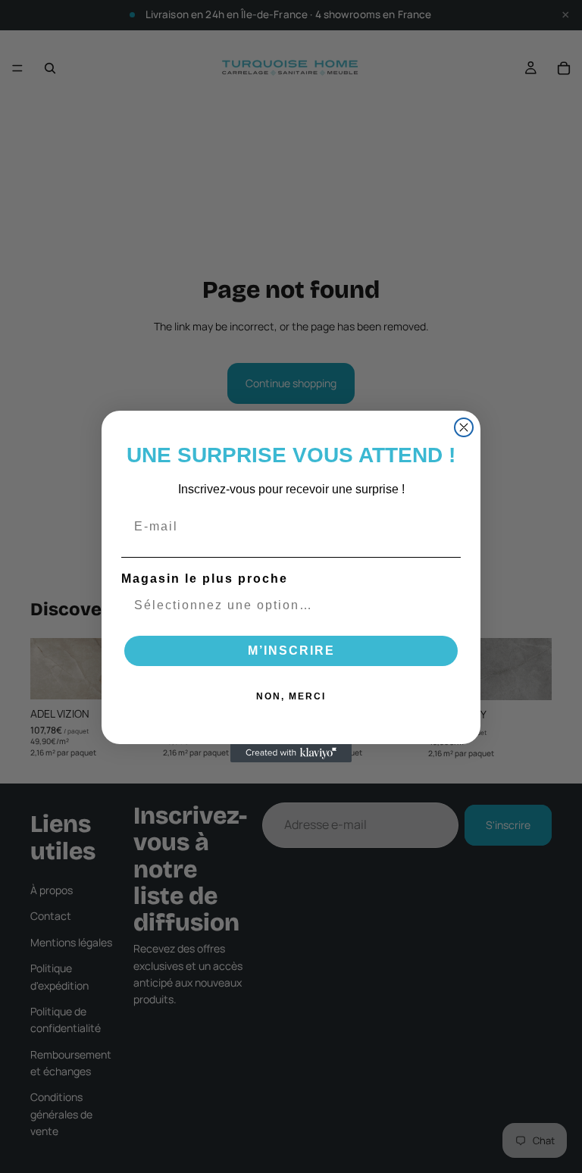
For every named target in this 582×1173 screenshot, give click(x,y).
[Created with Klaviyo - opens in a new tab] (291, 753)
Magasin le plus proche (204, 578)
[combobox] (286, 605)
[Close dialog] (464, 427)
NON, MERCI (291, 696)
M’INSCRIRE (291, 650)
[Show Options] (446, 605)
